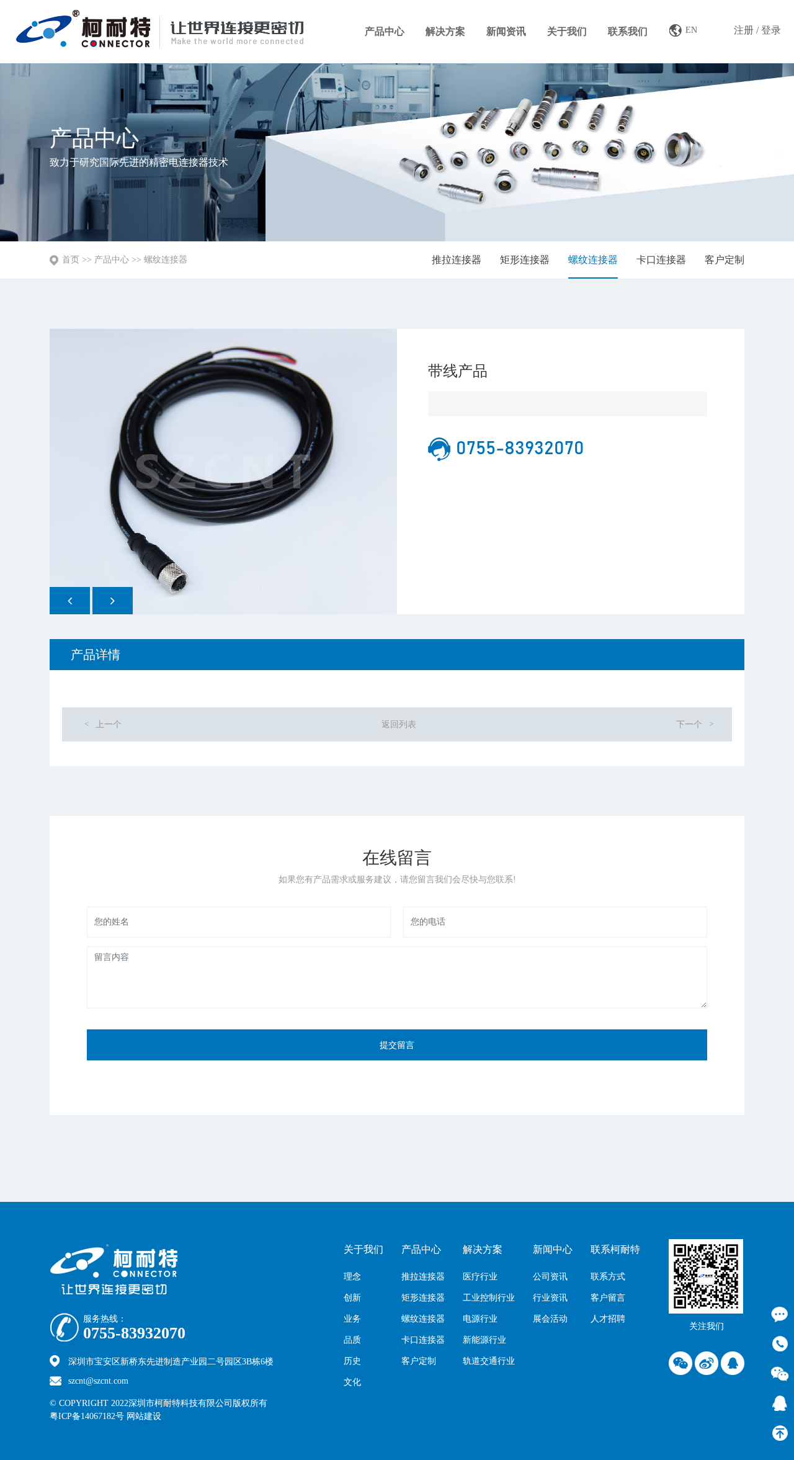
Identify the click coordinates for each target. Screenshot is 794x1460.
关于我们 (567, 31)
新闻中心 (553, 1249)
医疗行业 (480, 1276)
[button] (70, 600)
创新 (352, 1297)
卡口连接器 (661, 259)
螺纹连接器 (165, 259)
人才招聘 (608, 1318)
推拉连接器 (456, 259)
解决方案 (445, 31)
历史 (352, 1361)
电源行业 (480, 1318)
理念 (352, 1276)
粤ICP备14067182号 (87, 1416)
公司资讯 (550, 1276)
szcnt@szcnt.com (98, 1381)
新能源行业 (484, 1340)
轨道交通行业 (489, 1361)
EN (691, 30)
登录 (771, 30)
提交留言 (397, 1045)
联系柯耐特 (615, 1249)
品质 (352, 1340)
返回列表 (398, 724)
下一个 (695, 724)
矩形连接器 (525, 259)
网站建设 (171, 1416)
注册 (744, 30)
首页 (70, 259)
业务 (352, 1318)
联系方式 (608, 1276)
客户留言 (608, 1297)
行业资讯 (550, 1297)
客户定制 (724, 259)
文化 (352, 1382)
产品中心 (384, 31)
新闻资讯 (506, 31)
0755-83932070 (134, 1333)
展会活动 (550, 1318)
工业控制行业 (489, 1297)
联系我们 (628, 31)
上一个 (103, 724)
